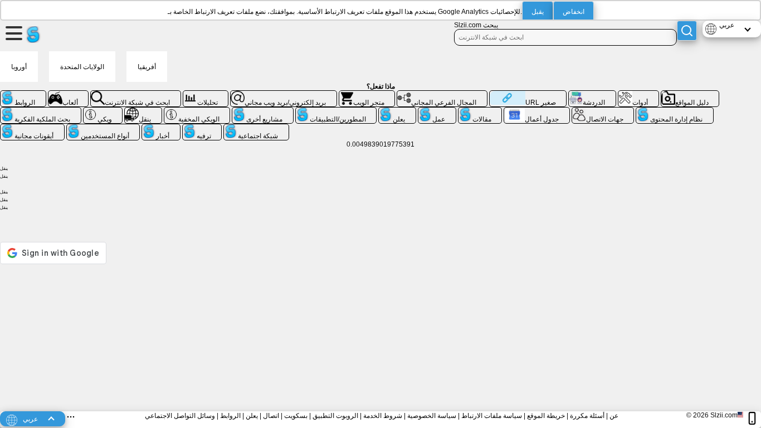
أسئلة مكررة (587, 416)
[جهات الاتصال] (603, 111)
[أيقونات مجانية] (32, 128)
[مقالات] (480, 111)
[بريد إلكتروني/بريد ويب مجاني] (283, 95)
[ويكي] (103, 111)
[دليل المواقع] (690, 95)
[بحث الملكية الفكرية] (40, 111)
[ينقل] (143, 111)
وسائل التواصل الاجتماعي (180, 416)
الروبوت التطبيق (335, 416)
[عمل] (437, 111)
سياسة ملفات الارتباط (491, 416)
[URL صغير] (528, 95)
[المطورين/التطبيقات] (336, 111)
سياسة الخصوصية (431, 416)
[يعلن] (397, 111)
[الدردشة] (592, 95)
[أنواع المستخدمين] (103, 128)
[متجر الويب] (367, 95)
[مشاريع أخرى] (263, 111)
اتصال (271, 416)
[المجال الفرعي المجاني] (442, 95)
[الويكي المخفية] (197, 111)
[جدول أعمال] (537, 111)
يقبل (537, 12)
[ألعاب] (68, 95)
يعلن (252, 416)
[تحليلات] (206, 95)
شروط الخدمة (382, 416)
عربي (726, 25)
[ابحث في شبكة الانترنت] (135, 95)
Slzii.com (724, 415)
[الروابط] (23, 95)
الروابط (230, 416)
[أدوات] (638, 95)
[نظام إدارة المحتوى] (675, 111)
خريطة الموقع (546, 416)
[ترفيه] (202, 128)
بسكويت (296, 416)
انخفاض (573, 12)
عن (613, 416)
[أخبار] (161, 128)
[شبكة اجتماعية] (256, 128)
